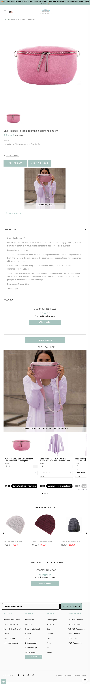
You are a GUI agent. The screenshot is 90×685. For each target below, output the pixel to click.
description (10, 230)
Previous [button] (4, 533)
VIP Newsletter (31, 652)
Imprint (49, 652)
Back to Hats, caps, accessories (46, 562)
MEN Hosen (73, 638)
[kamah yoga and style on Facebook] (18, 675)
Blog (48, 629)
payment (28, 624)
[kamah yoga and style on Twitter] (23, 675)
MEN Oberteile (74, 634)
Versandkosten (20, 144)
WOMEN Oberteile (75, 620)
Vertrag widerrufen (34, 657)
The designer (52, 620)
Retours (28, 634)
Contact (50, 634)
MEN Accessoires (75, 643)
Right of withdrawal (32, 629)
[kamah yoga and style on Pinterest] (33, 675)
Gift (48, 648)
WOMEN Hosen (74, 624)
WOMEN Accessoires (76, 629)
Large (49, 638)
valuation (8, 300)
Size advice (29, 620)
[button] (9, 135)
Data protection (31, 643)
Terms (27, 638)
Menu (5, 11)
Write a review (45, 322)
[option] (45, 65)
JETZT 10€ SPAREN (71, 606)
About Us (50, 624)
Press (49, 643)
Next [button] (86, 533)
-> (11, 156)
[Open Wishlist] (3, 681)
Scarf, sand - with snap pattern (13, 541)
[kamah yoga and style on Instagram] (28, 675)
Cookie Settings (31, 648)
